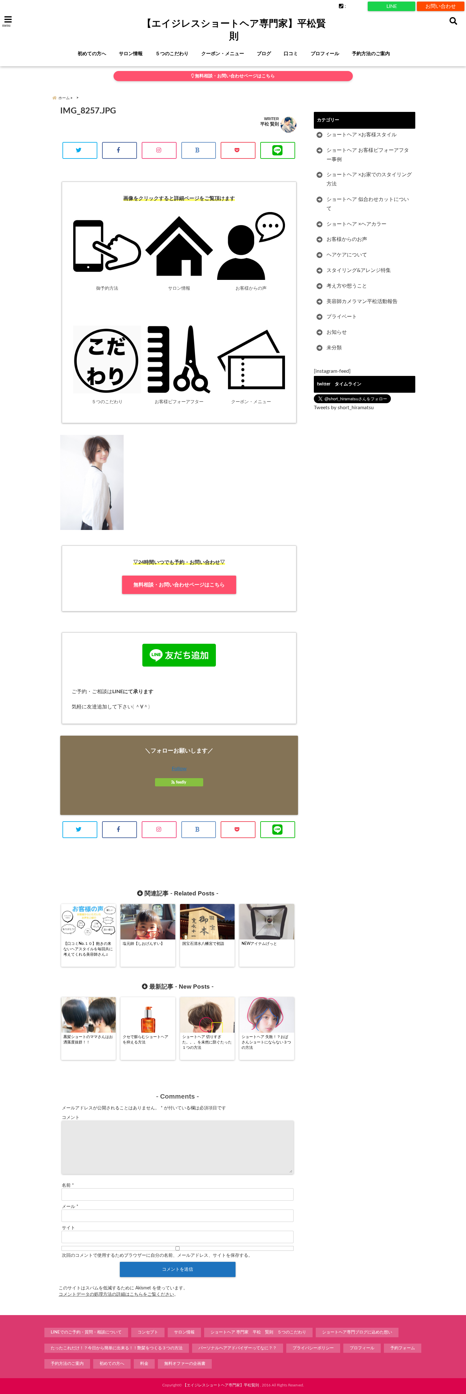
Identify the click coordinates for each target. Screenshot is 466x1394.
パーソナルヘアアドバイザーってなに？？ (237, 1348)
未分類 (334, 347)
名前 (68, 1185)
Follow (179, 768)
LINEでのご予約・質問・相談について (86, 1332)
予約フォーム (402, 1348)
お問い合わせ (440, 6)
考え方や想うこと (347, 285)
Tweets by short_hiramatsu (344, 407)
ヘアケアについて (347, 254)
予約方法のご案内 (371, 53)
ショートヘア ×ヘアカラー (356, 224)
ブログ (264, 53)
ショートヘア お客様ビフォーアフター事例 (368, 155)
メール (70, 1206)
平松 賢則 (269, 124)
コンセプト (148, 1332)
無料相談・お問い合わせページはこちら (234, 76)
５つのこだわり (172, 53)
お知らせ (337, 332)
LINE (391, 6)
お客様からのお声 (347, 239)
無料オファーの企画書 (184, 1364)
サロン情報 (131, 53)
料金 (144, 1364)
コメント (71, 1117)
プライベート (342, 316)
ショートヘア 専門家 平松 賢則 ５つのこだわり (258, 1332)
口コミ (291, 53)
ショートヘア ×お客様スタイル (362, 134)
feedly (181, 782)
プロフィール (325, 53)
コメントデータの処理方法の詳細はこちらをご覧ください (116, 1294)
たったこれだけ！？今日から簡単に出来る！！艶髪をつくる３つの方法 (117, 1348)
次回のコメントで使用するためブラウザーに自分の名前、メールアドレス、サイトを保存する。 (157, 1255)
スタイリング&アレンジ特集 (359, 270)
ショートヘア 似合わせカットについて (368, 204)
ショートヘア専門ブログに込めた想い (357, 1332)
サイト (68, 1228)
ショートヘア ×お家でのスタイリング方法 (369, 179)
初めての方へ (92, 53)
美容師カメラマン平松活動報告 (362, 301)
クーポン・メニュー (222, 53)
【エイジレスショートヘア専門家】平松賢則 (234, 29)
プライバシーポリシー (313, 1348)
